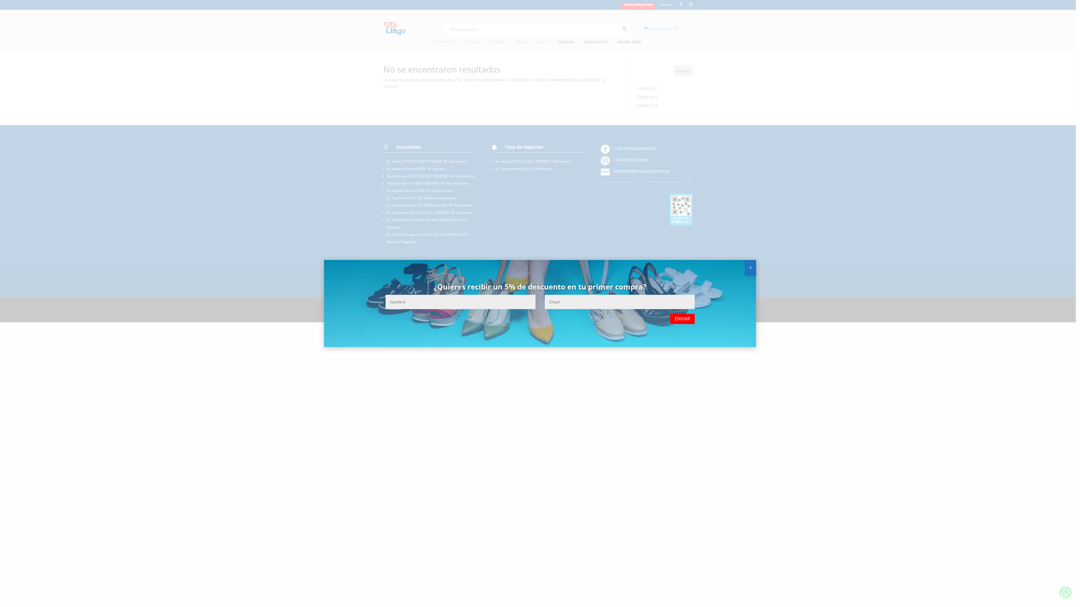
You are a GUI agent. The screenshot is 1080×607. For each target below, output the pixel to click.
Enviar (682, 319)
